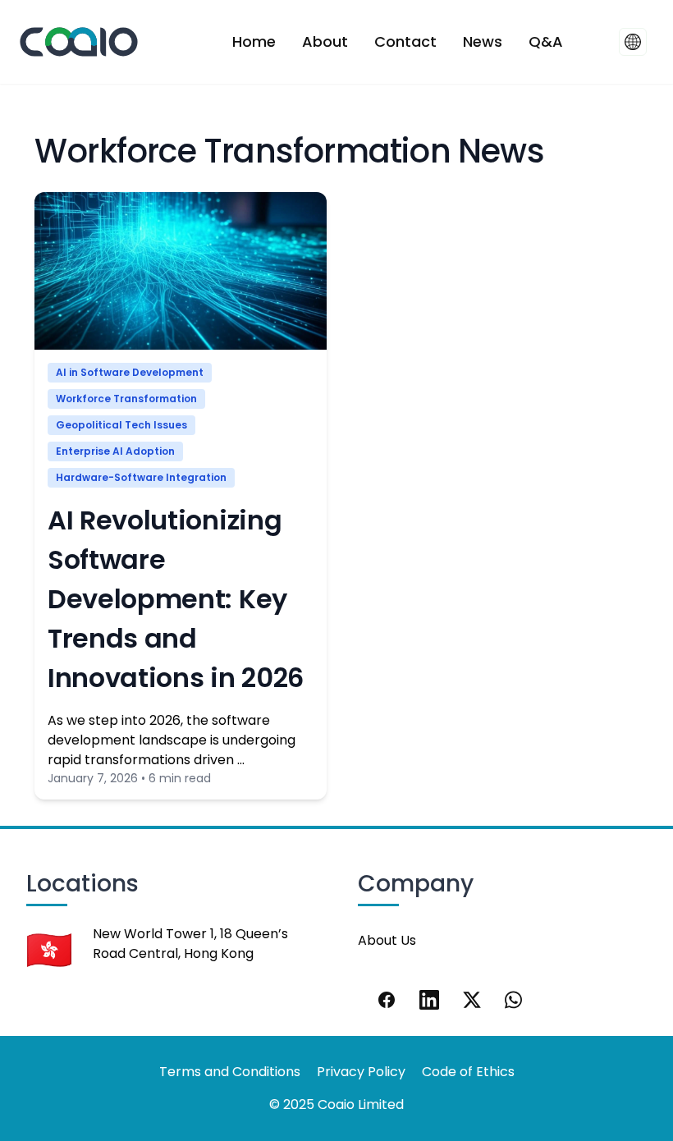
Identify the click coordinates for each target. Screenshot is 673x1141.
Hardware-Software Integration (141, 477)
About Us (387, 940)
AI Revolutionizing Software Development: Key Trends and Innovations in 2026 (176, 599)
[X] (472, 1000)
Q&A (546, 41)
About (325, 41)
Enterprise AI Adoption (115, 451)
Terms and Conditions (229, 1071)
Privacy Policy (361, 1071)
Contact (405, 41)
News (482, 41)
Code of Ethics (468, 1071)
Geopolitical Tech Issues (121, 425)
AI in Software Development (130, 372)
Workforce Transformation (126, 399)
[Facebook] (386, 1000)
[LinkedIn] (429, 1000)
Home (254, 41)
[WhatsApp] (514, 1000)
